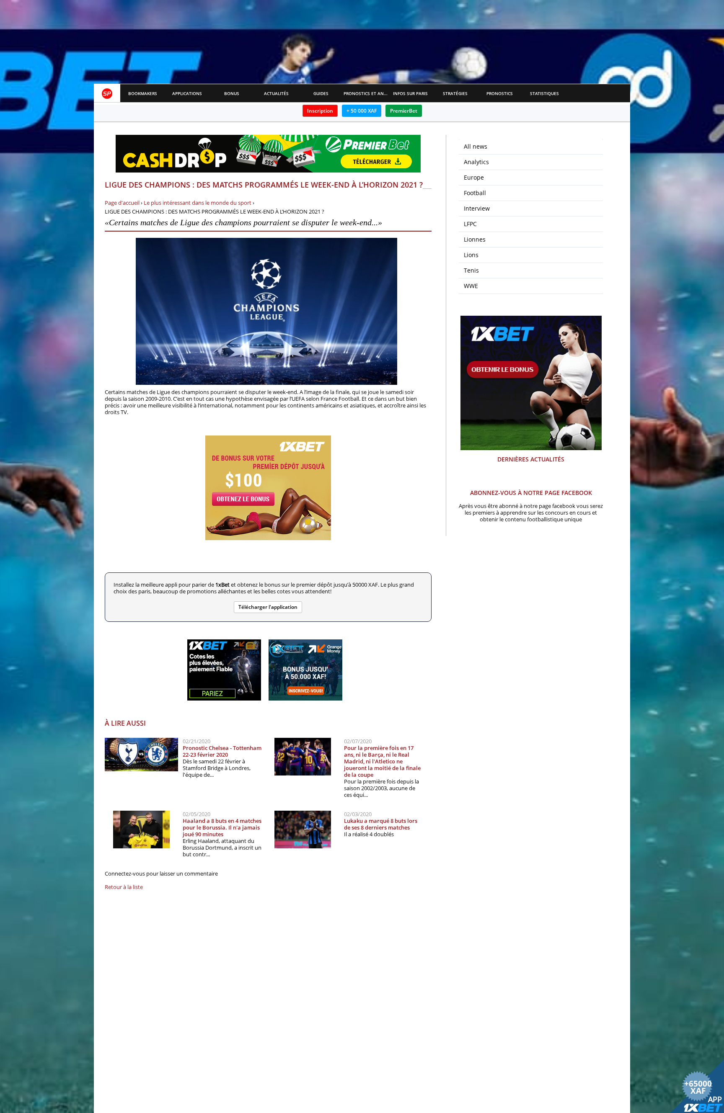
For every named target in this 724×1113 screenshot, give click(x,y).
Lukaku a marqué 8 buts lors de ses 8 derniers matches (380, 824)
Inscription (320, 110)
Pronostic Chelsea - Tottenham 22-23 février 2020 (222, 751)
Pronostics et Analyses (366, 93)
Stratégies (455, 93)
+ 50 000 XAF (361, 110)
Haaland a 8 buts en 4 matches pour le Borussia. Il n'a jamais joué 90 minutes (222, 827)
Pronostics (499, 93)
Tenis (471, 270)
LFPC (470, 224)
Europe (474, 177)
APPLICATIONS (187, 93)
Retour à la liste (124, 887)
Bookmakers (142, 93)
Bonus (231, 93)
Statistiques (544, 93)
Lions (471, 255)
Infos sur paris (410, 93)
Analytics (476, 162)
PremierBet (403, 110)
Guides (320, 93)
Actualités (276, 93)
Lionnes (475, 239)
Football (475, 193)
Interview (477, 208)
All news (475, 146)
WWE (471, 286)
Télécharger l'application (267, 607)
